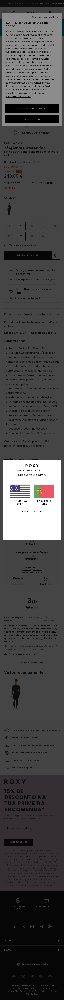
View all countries (32, 511)
